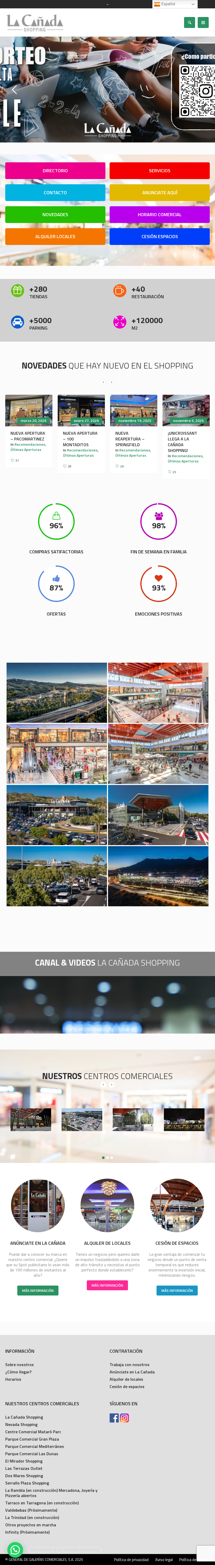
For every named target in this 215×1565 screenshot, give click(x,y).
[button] (15, 1550)
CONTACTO (55, 192)
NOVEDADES (55, 214)
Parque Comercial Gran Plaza (32, 1439)
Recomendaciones (29, 444)
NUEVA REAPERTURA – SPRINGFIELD (129, 439)
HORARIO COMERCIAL (160, 214)
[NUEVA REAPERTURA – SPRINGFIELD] (133, 410)
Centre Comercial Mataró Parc (33, 1432)
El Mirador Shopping (23, 1461)
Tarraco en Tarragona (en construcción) (42, 1503)
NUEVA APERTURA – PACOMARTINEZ (27, 436)
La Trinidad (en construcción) (32, 1517)
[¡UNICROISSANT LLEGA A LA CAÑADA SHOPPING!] (186, 410)
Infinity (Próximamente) (27, 1532)
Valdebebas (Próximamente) (31, 1510)
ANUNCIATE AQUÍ (159, 192)
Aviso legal (164, 1559)
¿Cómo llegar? (18, 1372)
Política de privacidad (131, 1559)
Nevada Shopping (21, 1424)
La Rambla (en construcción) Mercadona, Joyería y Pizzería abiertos (51, 1493)
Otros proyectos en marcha (30, 1525)
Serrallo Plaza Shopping (27, 1483)
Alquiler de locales (126, 1379)
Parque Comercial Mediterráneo (34, 1446)
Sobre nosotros (19, 1364)
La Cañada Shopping (24, 1417)
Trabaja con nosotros (129, 1364)
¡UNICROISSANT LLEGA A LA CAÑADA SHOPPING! (182, 442)
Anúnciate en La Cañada (132, 1372)
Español (167, 4)
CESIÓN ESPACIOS (160, 236)
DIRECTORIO (55, 170)
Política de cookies (194, 1559)
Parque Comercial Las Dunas (31, 1454)
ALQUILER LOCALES (55, 236)
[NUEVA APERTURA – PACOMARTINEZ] (28, 410)
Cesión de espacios (127, 1386)
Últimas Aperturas (25, 449)
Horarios (13, 1379)
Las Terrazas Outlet (23, 1468)
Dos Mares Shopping (24, 1475)
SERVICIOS (159, 170)
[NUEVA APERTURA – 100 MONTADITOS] (81, 410)
